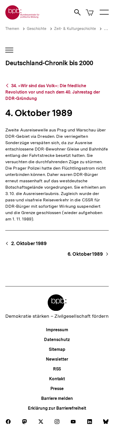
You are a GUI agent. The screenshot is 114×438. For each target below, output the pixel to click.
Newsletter (57, 359)
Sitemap (57, 349)
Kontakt (57, 378)
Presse (56, 388)
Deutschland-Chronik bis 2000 (49, 63)
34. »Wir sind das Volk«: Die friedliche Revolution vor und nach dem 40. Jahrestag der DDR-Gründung (52, 92)
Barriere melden (57, 398)
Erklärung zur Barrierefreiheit (57, 408)
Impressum (57, 329)
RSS (57, 368)
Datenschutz (57, 339)
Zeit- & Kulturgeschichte (75, 28)
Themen (12, 28)
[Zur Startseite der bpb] (22, 18)
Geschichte (36, 28)
